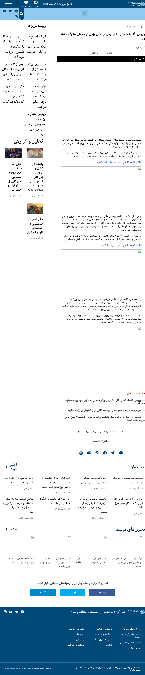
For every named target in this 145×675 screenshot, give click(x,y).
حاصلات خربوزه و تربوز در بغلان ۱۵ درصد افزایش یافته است (91, 562)
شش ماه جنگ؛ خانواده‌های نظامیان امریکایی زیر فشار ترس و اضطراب (14, 177)
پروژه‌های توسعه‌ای (101, 432)
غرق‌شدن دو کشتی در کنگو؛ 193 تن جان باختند (55, 500)
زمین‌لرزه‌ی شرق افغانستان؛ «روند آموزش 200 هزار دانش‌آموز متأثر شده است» (55, 482)
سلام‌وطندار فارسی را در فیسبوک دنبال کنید (119, 162)
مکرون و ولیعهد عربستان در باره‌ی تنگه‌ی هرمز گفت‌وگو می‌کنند (13, 93)
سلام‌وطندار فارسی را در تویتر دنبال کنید (121, 245)
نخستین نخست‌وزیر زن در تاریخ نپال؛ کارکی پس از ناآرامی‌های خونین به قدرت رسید (92, 505)
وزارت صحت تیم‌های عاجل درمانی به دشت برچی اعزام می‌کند (37, 96)
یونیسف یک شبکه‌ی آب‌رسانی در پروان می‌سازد (127, 480)
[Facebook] (16, 11)
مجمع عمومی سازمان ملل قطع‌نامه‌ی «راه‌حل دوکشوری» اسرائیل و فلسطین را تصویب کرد (18, 505)
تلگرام (43, 592)
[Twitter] (10, 11)
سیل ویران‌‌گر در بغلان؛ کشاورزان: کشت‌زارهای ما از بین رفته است (54, 562)
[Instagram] (16, 17)
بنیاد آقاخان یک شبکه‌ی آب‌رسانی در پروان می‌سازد (92, 480)
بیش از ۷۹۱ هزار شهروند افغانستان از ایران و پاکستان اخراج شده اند (13, 71)
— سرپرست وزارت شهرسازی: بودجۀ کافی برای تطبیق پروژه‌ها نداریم (106, 410)
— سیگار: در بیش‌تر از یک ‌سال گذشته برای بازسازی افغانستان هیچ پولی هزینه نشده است (105, 418)
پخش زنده (35, 6)
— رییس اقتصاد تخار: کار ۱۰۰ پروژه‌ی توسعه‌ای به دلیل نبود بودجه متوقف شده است (104, 402)
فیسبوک (102, 592)
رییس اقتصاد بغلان (84, 432)
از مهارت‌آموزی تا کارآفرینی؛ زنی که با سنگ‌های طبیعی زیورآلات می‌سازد (13, 46)
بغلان (114, 432)
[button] (16, 3)
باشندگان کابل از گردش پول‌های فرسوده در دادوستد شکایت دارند (35, 177)
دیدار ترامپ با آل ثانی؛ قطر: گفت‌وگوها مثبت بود (18, 480)
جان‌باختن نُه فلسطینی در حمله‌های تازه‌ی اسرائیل (35, 226)
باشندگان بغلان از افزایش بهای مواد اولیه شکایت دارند (20, 562)
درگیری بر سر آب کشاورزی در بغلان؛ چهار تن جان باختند (127, 562)
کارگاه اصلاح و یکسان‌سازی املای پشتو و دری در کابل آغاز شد (36, 44)
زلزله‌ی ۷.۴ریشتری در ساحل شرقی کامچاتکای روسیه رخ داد (128, 503)
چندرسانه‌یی (25, 6)
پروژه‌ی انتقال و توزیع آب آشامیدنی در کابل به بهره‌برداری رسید (35, 124)
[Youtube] (4, 11)
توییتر (72, 592)
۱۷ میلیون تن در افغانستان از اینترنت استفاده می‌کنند (37, 71)
